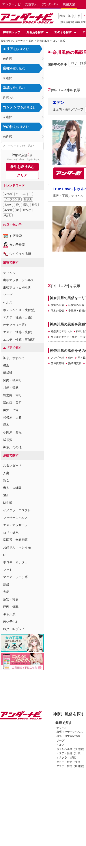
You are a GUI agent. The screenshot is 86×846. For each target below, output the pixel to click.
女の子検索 (17, 244)
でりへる (21, 194)
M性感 (8, 194)
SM (5, 495)
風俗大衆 (69, 4)
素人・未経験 (12, 488)
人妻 (6, 473)
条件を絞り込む (22, 167)
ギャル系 (9, 614)
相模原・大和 (12, 417)
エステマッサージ (15, 525)
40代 (34, 204)
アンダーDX (50, 4)
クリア (22, 175)
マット (7, 569)
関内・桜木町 (12, 380)
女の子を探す (63, 32)
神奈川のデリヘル (61, 331)
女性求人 (31, 4)
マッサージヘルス (15, 517)
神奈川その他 (12, 447)
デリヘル (9, 273)
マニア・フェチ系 (15, 577)
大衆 (6, 592)
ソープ (7, 295)
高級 (6, 584)
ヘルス (7, 302)
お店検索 (15, 236)
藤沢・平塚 (11, 410)
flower (8, 204)
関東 (63, 16)
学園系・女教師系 (15, 540)
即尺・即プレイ (14, 629)
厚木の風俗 (57, 310)
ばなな (27, 210)
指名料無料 (74, 363)
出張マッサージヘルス (18, 280)
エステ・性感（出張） (18, 317)
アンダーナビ (11, 4)
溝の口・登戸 (12, 402)
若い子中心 (11, 621)
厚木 (6, 425)
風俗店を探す (35, 32)
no (17, 210)
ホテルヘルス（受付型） (20, 310)
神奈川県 (74, 16)
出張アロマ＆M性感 (16, 287)
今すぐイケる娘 (20, 253)
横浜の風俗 (57, 305)
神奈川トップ (11, 32)
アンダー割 (57, 357)
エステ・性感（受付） (18, 332)
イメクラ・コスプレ (17, 510)
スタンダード (12, 465)
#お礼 (7, 215)
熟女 (6, 480)
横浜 (25, 204)
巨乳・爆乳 (11, 607)
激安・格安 (11, 599)
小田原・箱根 (12, 432)
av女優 (8, 210)
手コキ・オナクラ (15, 562)
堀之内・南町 (12, 395)
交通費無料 (57, 363)
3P (17, 204)
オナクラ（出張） (15, 325)
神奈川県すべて (14, 358)
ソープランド (12, 199)
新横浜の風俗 (76, 305)
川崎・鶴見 (11, 387)
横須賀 (7, 440)
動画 (70, 357)
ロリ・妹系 (11, 532)
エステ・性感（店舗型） (20, 339)
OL (5, 555)
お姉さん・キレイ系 (17, 547)
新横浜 (28, 199)
